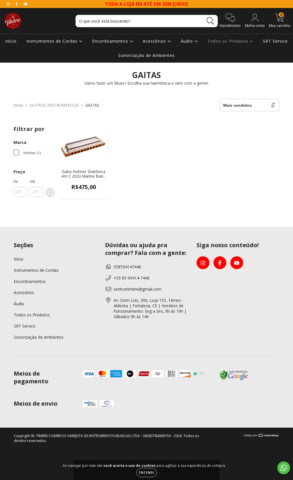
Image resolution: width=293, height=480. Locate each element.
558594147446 (127, 266)
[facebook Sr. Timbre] (17, 4)
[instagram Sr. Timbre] (8, 4)
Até (32, 181)
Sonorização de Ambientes (146, 55)
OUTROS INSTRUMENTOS (54, 105)
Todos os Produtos (228, 41)
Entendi (146, 473)
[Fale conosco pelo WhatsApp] (283, 467)
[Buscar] (210, 21)
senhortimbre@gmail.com (137, 289)
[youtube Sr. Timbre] (25, 4)
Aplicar (50, 192)
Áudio (187, 41)
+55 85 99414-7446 (132, 278)
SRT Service (275, 41)
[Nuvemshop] (261, 435)
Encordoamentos (111, 41)
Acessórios (155, 41)
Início (11, 41)
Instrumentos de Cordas (52, 41)
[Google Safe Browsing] (233, 379)
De (15, 181)
